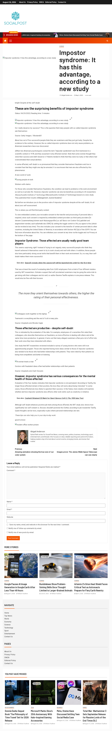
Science (61, 46)
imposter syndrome (63, 151)
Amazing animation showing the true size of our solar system (34, 452)
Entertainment (9, 634)
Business (59, 707)
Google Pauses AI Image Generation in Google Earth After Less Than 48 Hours (19, 587)
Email (9, 509)
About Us (22, 2)
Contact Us (62, 2)
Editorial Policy (50, 2)
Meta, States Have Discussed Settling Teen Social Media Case (67, 35)
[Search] (107, 41)
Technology (8, 628)
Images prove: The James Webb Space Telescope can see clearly (77, 452)
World (6, 619)
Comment (11, 470)
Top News (8, 616)
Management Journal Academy (50, 198)
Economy (7, 622)
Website (10, 517)
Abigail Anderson (66, 95)
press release (84, 275)
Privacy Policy (32, 2)
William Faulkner (23, 593)
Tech (32, 707)
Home (6, 613)
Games (85, 707)
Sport (6, 631)
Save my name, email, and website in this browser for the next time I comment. (39, 525)
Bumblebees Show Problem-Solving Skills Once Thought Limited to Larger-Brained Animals (55, 587)
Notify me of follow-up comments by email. (25, 528)
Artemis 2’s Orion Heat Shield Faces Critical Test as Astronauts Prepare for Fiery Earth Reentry (91, 587)
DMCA (41, 2)
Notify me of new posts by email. (21, 532)
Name (9, 502)
